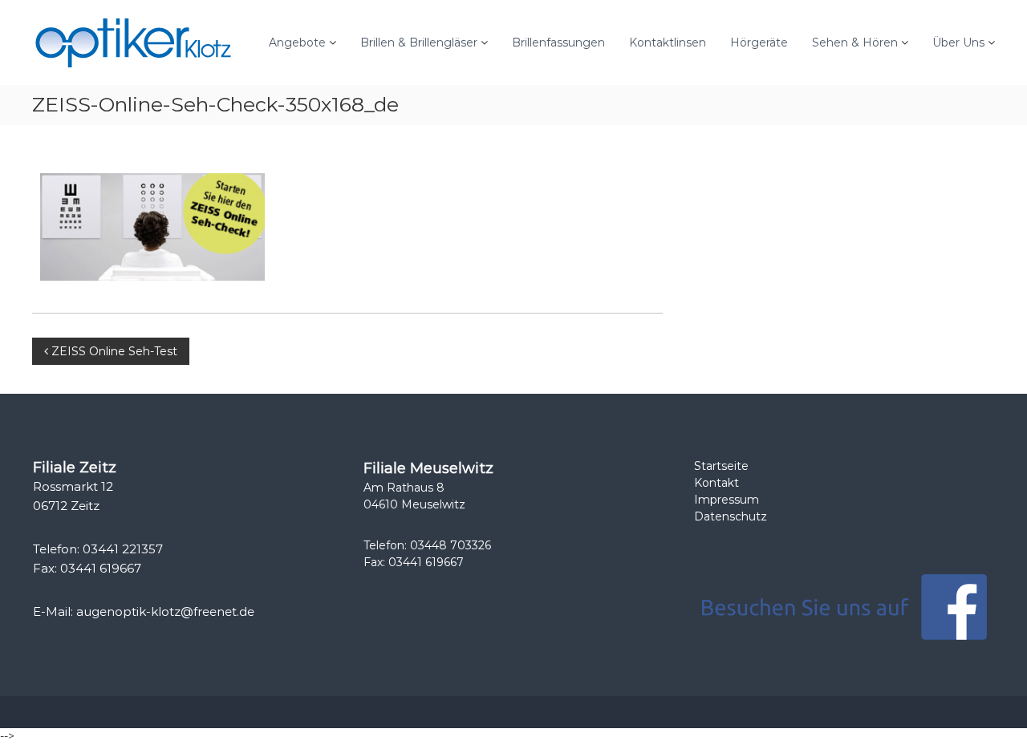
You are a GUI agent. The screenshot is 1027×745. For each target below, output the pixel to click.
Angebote (297, 42)
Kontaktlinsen (667, 42)
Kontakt (716, 483)
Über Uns (958, 42)
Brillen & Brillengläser (418, 42)
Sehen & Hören (855, 42)
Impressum (726, 499)
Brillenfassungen (558, 42)
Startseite (721, 466)
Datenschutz (730, 516)
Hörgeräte (759, 42)
